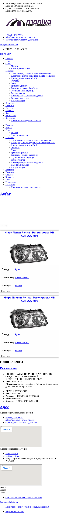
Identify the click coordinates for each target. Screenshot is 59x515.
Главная (9, 58)
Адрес (4, 407)
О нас (8, 63)
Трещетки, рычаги (19, 86)
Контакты (10, 118)
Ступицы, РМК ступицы (22, 91)
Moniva (14, 66)
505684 (18, 350)
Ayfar (5, 193)
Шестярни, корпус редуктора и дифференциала (33, 76)
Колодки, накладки (20, 98)
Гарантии (9, 105)
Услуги (8, 61)
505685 (18, 285)
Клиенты (9, 110)
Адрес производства (20, 68)
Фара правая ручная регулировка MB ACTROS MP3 (29, 299)
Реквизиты (10, 115)
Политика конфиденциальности (26, 120)
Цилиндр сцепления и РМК (24, 78)
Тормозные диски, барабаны (24, 88)
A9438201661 (22, 277)
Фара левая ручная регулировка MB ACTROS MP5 (29, 234)
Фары (13, 83)
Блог (7, 113)
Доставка (9, 103)
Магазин (9, 71)
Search (3, 487)
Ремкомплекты (18, 93)
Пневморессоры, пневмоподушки (27, 95)
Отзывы (9, 108)
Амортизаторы (18, 100)
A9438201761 (22, 342)
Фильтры (15, 81)
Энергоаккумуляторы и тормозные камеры (31, 73)
